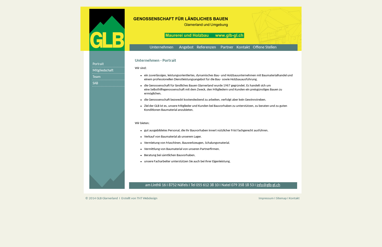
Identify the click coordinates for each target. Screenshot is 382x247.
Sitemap (281, 198)
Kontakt (294, 198)
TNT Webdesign (147, 198)
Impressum (266, 198)
